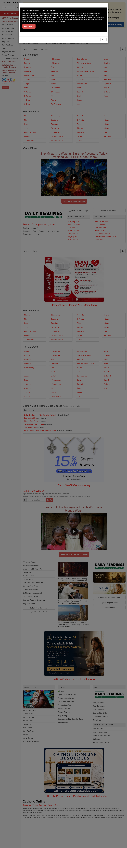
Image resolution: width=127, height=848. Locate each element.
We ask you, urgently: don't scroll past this (39, 10)
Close (103, 40)
